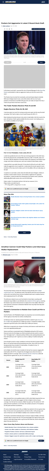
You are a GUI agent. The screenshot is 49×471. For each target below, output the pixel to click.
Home (5, 236)
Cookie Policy (6, 459)
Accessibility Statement (30, 459)
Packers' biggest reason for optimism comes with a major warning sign (24, 436)
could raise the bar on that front (30, 353)
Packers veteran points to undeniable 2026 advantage (19, 433)
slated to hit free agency (34, 301)
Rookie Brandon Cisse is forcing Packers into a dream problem (21, 427)
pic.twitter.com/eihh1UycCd (13, 183)
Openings (16, 454)
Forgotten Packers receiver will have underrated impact (20, 431)
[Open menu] (3, 2)
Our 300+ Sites (42, 454)
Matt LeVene (6, 26)
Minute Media (9, 465)
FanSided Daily (7, 457)
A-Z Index (40, 459)
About (4, 454)
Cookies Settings (7, 461)
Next (41, 62)
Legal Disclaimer (18, 459)
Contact (26, 454)
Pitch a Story (17, 457)
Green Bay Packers (12, 236)
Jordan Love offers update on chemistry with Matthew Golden (21, 429)
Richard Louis (6, 254)
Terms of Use (41, 457)
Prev (8, 62)
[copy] (12, 29)
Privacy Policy (27, 457)
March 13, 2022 (22, 185)
